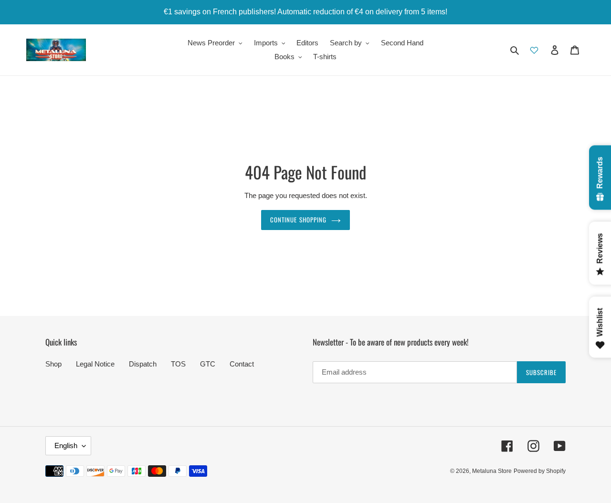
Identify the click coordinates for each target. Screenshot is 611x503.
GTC (207, 364)
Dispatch (143, 364)
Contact (242, 364)
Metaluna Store (492, 471)
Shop (53, 364)
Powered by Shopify (540, 471)
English (65, 445)
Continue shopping (298, 219)
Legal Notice (95, 364)
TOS (178, 364)
